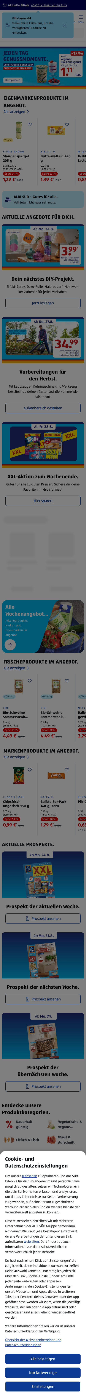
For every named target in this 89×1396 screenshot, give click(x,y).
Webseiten (29, 1176)
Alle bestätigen (42, 1359)
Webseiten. (32, 1241)
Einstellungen (43, 1386)
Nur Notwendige (43, 1373)
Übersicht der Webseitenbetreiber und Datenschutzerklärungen (33, 1342)
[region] (43, 1273)
